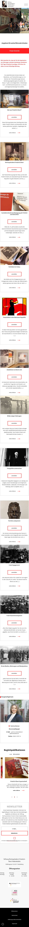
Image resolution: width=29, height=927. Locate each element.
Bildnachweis (14, 911)
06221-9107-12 (17, 736)
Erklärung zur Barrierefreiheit (14, 919)
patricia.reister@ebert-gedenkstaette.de (16, 732)
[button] (3, 924)
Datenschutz (14, 915)
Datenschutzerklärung (12, 840)
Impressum (14, 923)
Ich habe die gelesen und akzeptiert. (14, 840)
